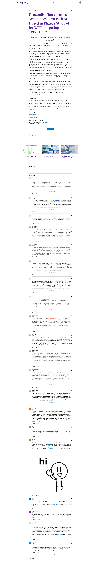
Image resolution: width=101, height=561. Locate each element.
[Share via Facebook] (29, 135)
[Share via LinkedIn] (35, 135)
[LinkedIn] (80, 2)
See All (76, 142)
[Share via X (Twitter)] (32, 135)
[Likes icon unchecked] (32, 194)
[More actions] (71, 10)
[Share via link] (38, 135)
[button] (52, 472)
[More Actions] (71, 178)
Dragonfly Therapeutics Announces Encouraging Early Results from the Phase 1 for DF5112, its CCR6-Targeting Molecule (31, 157)
